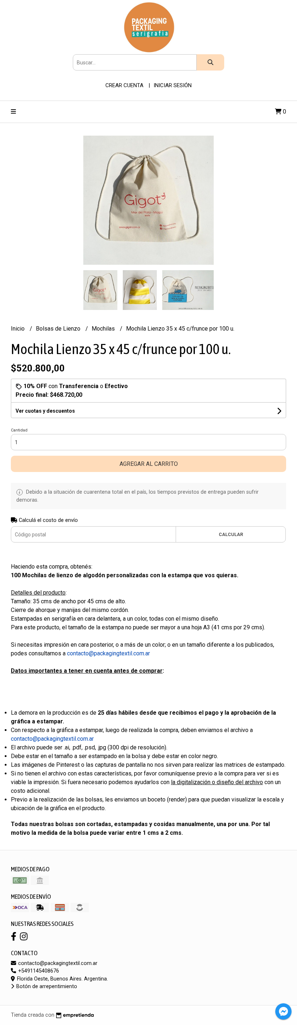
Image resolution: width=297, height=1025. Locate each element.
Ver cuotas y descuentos (45, 411)
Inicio (18, 328)
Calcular (231, 534)
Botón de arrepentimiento (46, 986)
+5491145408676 (38, 971)
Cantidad (19, 430)
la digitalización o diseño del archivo (217, 782)
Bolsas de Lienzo (59, 328)
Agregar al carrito (149, 463)
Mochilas (104, 328)
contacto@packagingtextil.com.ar (57, 963)
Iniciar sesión (173, 85)
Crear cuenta (124, 85)
